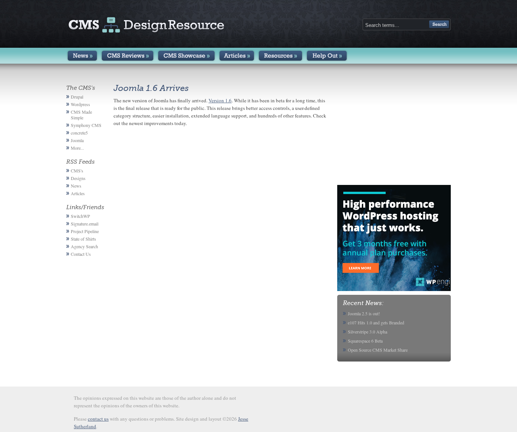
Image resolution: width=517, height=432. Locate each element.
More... (77, 148)
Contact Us (81, 254)
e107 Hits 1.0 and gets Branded (376, 322)
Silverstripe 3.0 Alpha (367, 332)
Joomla (77, 140)
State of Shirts (83, 239)
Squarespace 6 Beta (365, 341)
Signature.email (84, 224)
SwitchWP (80, 216)
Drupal (77, 97)
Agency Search (84, 246)
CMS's (77, 170)
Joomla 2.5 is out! (364, 313)
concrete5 (79, 133)
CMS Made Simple (81, 115)
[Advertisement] (394, 132)
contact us (98, 418)
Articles (236, 56)
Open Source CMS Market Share (378, 350)
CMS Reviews (127, 56)
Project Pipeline (85, 231)
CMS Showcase (186, 56)
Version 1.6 (220, 100)
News (82, 56)
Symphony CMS (86, 125)
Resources (280, 56)
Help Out (326, 56)
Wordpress (80, 104)
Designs (78, 178)
